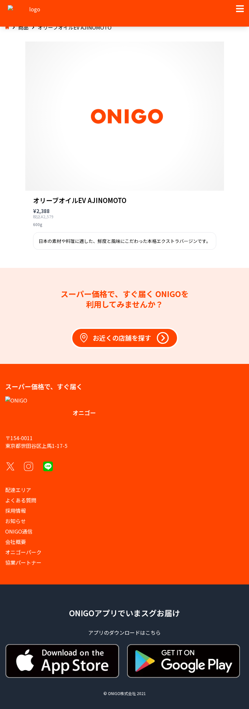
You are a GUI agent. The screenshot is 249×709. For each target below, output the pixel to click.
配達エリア (18, 490)
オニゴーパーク (23, 552)
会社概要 (15, 542)
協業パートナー (23, 562)
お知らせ (15, 521)
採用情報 (15, 510)
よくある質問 (20, 500)
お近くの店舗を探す (122, 337)
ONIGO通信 (18, 531)
